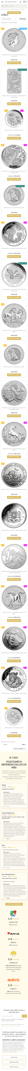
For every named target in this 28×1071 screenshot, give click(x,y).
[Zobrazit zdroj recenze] (8, 806)
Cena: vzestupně (9, 19)
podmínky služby (17, 1026)
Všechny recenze (14, 12)
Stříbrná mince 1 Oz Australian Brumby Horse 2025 (14, 331)
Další (24, 745)
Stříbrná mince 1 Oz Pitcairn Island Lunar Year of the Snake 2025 (14, 171)
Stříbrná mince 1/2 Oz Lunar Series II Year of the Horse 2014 (14, 55)
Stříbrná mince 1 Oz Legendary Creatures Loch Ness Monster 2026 (14, 408)
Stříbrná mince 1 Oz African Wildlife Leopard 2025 (14, 693)
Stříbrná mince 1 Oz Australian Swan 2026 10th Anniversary (14, 290)
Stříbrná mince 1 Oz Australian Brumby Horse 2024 (14, 613)
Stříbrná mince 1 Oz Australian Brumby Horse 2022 (14, 449)
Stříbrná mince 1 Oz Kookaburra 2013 (14, 727)
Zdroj (4, 806)
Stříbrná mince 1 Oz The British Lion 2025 (14, 367)
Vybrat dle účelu (14, 1062)
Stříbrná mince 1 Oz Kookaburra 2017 (14, 130)
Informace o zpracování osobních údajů (12, 1051)
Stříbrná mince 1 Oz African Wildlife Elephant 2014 (14, 248)
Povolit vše (14, 1057)
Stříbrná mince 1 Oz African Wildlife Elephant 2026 (14, 530)
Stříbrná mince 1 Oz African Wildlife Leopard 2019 (14, 652)
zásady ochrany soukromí (6, 1026)
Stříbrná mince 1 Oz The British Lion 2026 (14, 207)
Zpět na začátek (19, 749)
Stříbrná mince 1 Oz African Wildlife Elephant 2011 (14, 489)
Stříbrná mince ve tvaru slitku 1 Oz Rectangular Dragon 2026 (14, 96)
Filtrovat (23, 19)
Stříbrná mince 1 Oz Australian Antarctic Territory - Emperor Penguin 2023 (14, 572)
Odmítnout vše (14, 1067)
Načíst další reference (14, 904)
